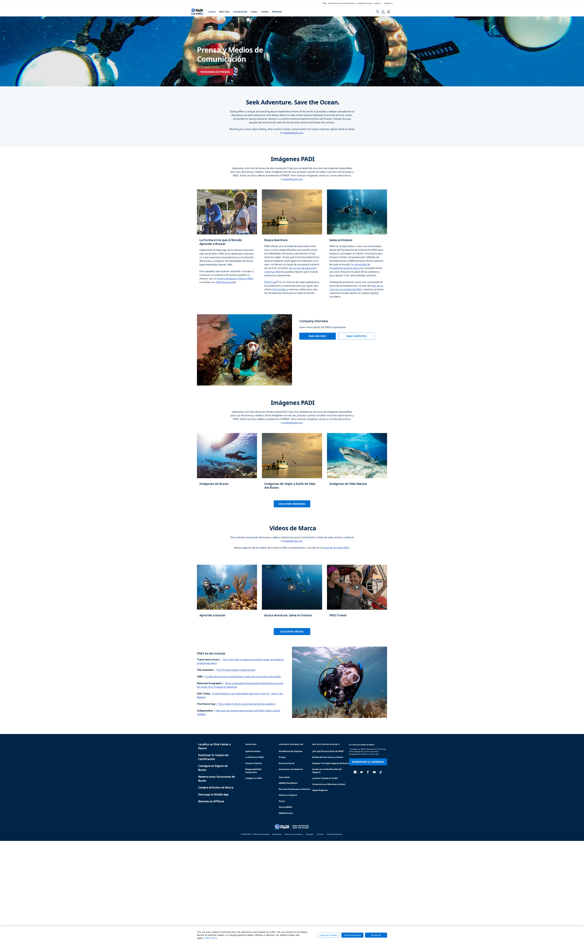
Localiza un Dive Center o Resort (214, 746)
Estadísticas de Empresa (290, 751)
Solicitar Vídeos (291, 631)
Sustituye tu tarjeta (364, 3)
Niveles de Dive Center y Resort (327, 757)
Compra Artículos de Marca (215, 787)
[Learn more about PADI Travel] (357, 594)
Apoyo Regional (320, 790)
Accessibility (277, 834)
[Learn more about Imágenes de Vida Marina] (357, 462)
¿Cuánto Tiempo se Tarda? (325, 778)
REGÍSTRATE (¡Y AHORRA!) (368, 762)
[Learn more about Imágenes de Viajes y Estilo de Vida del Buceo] (292, 464)
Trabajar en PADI (253, 778)
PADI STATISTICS (356, 336)
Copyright (310, 834)
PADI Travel (270, 282)
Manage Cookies (329, 935)
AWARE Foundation (288, 783)
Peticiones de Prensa (215, 72)
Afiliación (277, 11)
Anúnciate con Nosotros (291, 769)
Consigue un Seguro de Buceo (213, 768)
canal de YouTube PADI (336, 547)
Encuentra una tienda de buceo (341, 3)
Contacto (320, 834)
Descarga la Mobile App (213, 794)
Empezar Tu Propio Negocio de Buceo (330, 763)
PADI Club (224, 11)
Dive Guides (279, 289)
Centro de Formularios (294, 834)
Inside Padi (250, 744)
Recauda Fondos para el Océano (294, 789)
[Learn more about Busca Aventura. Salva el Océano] (292, 594)
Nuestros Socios (286, 763)
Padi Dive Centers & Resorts (326, 744)
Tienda (264, 11)
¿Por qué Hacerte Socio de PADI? (328, 751)
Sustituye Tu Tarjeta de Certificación (213, 757)
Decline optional (352, 935)
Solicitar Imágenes (292, 504)
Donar (282, 801)
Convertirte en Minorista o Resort (329, 784)
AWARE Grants (286, 813)
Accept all (376, 935)
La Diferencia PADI (254, 757)
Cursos (212, 11)
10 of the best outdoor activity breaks (235, 670)
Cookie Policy (210, 938)
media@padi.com (293, 132)
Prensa (282, 757)
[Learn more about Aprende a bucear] (227, 594)
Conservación (240, 11)
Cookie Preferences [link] (334, 834)
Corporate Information (291, 744)
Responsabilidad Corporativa (253, 771)
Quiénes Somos (252, 751)
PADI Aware (284, 777)
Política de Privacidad (260, 834)
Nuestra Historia (253, 763)
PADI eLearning (225, 282)
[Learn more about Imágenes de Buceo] (227, 462)
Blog (325, 3)
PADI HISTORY (317, 336)
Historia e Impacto (288, 795)
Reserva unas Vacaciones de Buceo (216, 778)
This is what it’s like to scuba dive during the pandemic (246, 704)
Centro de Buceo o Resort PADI (235, 278)
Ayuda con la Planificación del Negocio (327, 771)
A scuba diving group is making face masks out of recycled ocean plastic (243, 676)
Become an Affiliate (211, 801)
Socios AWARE (285, 807)
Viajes (254, 11)
